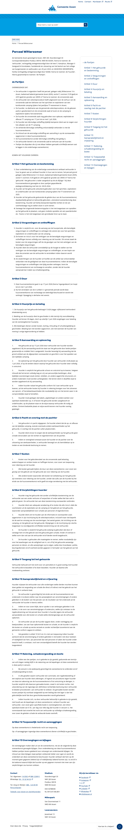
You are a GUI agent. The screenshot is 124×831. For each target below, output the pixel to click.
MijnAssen (98, 2)
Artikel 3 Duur (90, 84)
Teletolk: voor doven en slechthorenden (25, 792)
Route (108, 2)
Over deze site (15, 826)
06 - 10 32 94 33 (26, 779)
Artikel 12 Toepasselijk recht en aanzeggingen (94, 158)
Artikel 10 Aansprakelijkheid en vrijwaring (94, 138)
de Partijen (89, 62)
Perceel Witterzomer (26, 43)
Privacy (25, 826)
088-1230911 (35, 776)
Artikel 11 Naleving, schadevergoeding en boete (94, 149)
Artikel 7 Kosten (91, 113)
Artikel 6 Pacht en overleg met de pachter (95, 107)
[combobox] (62, 25)
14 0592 (25, 776)
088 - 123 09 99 (32, 785)
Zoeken (85, 25)
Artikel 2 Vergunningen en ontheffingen (95, 77)
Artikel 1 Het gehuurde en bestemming (94, 69)
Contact (88, 2)
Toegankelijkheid (35, 826)
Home (80, 2)
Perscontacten (15, 788)
